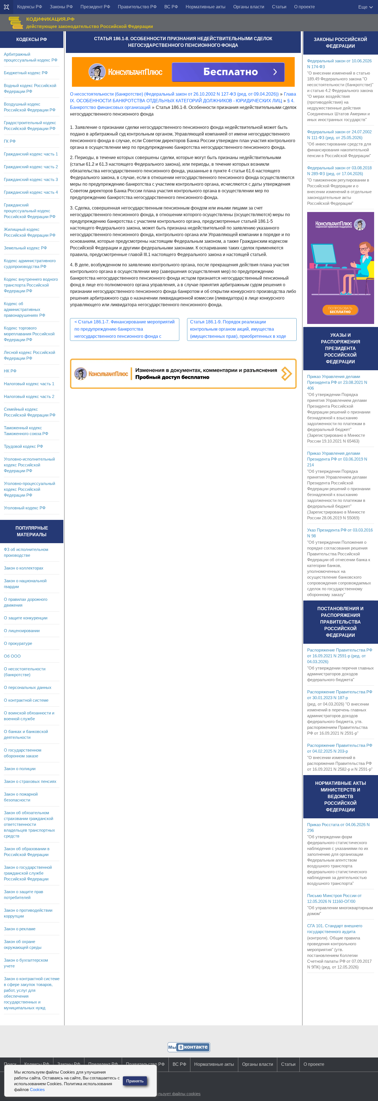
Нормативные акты (206, 6)
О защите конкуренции (25, 617)
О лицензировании (22, 630)
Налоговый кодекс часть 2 (29, 396)
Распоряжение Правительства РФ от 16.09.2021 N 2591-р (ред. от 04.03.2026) (339, 656)
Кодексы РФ (29, 6)
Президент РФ (95, 6)
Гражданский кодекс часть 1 (31, 154)
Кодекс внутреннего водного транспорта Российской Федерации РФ (31, 285)
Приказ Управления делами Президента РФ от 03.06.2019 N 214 (337, 459)
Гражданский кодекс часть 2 (31, 166)
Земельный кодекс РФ (25, 248)
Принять (135, 1081)
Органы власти (248, 6)
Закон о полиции (19, 768)
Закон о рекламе (19, 928)
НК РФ (10, 371)
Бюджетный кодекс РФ (26, 72)
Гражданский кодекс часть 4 (31, 192)
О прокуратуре (18, 643)
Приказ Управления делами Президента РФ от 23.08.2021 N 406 (337, 382)
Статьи (279, 6)
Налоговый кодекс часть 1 (29, 383)
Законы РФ (61, 6)
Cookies (37, 1089)
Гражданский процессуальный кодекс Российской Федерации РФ (29, 211)
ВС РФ (171, 6)
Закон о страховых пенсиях (30, 781)
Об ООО (12, 656)
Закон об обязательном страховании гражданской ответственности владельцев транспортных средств (29, 824)
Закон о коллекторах (23, 568)
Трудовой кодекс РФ (23, 446)
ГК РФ (9, 141)
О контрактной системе (26, 700)
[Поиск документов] (6, 7)
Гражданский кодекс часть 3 (31, 179)
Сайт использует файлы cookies (170, 1093)
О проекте (304, 6)
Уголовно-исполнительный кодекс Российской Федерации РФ (29, 465)
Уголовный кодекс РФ (24, 507)
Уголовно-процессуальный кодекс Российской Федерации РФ (29, 489)
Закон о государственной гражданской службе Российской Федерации (28, 873)
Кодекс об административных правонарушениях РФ (24, 309)
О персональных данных (27, 687)
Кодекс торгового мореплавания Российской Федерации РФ (29, 334)
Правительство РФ (137, 6)
